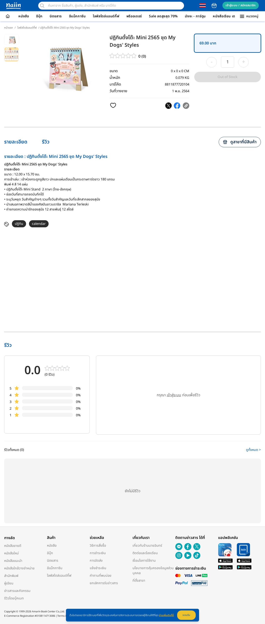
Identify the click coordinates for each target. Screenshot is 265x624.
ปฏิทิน (19, 223)
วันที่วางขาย (118, 91)
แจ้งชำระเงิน (98, 568)
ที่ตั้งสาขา (138, 580)
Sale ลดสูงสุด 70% (163, 16)
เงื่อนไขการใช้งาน (144, 560)
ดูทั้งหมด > (253, 449)
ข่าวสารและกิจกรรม (17, 590)
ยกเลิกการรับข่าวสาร (104, 583)
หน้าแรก (8, 28)
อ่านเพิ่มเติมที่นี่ (166, 615)
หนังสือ (23, 16)
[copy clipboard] (186, 105)
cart (214, 5)
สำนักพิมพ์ (11, 575)
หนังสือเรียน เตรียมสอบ (230, 16)
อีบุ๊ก (39, 16)
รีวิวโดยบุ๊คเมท (14, 598)
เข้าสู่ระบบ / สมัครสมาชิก (241, 5)
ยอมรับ (186, 615)
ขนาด (114, 71)
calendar (39, 223)
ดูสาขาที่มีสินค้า (243, 142)
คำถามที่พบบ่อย (100, 575)
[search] (42, 5)
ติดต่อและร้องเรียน (145, 553)
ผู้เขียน (8, 583)
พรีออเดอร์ (134, 16)
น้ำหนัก (115, 78)
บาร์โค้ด (115, 84)
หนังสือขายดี (12, 545)
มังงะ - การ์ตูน (195, 16)
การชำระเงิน (98, 553)
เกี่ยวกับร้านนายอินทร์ (147, 545)
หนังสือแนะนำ (13, 560)
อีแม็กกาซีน (77, 16)
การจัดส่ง (96, 560)
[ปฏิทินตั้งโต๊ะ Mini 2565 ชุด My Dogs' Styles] (168, 105)
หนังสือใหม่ (11, 553)
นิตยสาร (56, 16)
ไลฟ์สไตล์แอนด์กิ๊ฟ (106, 16)
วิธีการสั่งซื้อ (98, 545)
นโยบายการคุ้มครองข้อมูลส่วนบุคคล (153, 571)
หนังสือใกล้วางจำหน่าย (19, 568)
